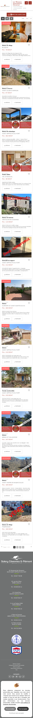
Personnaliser (10, 709)
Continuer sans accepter (16, 713)
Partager (18, 59)
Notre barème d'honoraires (16, 668)
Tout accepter (23, 709)
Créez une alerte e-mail (18, 14)
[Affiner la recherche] (26, 2)
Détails (8, 59)
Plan (17, 669)
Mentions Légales (16, 663)
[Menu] (30, 2)
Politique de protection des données (16, 665)
